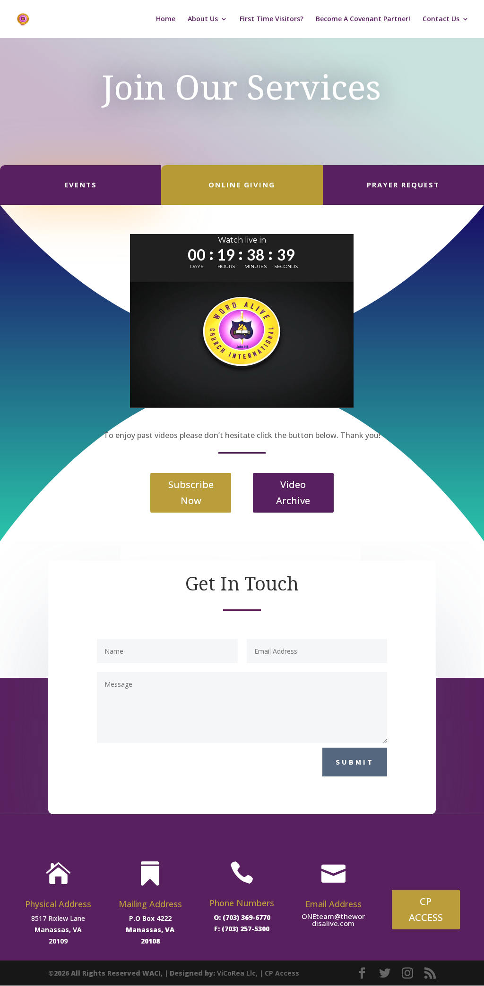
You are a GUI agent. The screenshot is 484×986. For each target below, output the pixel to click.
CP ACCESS (426, 909)
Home (165, 19)
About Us (203, 19)
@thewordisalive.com (338, 919)
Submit (355, 762)
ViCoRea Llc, (237, 973)
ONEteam (318, 916)
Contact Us (441, 19)
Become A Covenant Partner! (363, 19)
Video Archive (293, 492)
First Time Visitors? (271, 19)
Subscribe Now (191, 492)
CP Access (282, 973)
